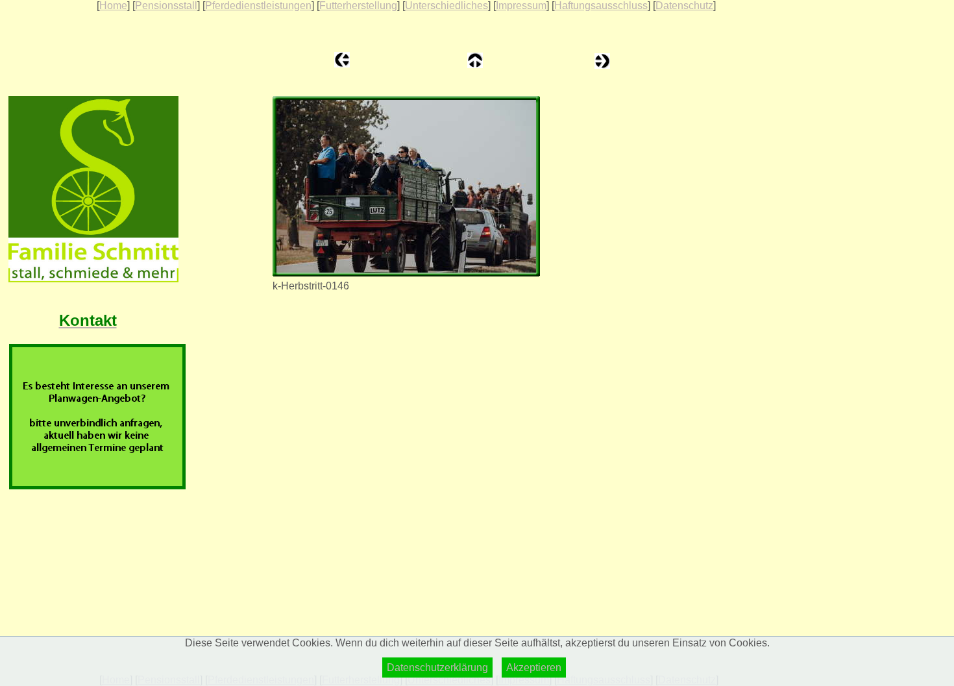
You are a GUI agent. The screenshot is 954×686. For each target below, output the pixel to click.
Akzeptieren (533, 667)
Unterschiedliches (446, 5)
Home (113, 5)
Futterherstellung (358, 5)
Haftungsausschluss (601, 5)
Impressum (521, 5)
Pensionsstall (166, 5)
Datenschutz (684, 5)
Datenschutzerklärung (437, 667)
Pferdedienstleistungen (258, 5)
